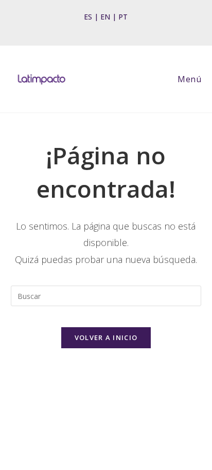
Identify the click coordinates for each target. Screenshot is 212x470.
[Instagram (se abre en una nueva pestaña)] (103, 27)
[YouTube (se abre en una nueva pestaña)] (119, 27)
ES (88, 17)
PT (123, 17)
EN (105, 17)
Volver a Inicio (106, 337)
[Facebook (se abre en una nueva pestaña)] (89, 27)
